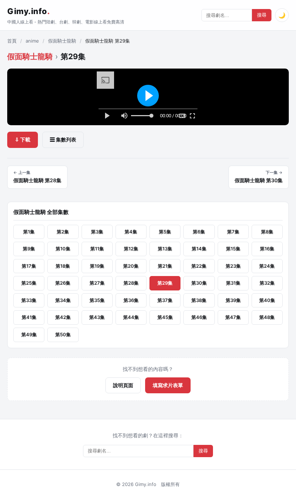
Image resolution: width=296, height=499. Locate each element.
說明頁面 (123, 385)
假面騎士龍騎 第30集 (259, 177)
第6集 (199, 232)
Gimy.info (28, 11)
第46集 (199, 317)
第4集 (131, 232)
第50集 (63, 334)
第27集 (97, 283)
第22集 (198, 266)
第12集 (131, 248)
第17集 (29, 266)
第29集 (165, 283)
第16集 (267, 248)
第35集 (97, 300)
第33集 (28, 300)
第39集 (233, 300)
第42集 (63, 317)
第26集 (62, 283)
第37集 (165, 300)
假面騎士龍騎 (62, 41)
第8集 (267, 232)
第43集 (97, 317)
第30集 (199, 283)
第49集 (29, 334)
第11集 (97, 248)
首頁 (12, 41)
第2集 (63, 232)
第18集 (63, 266)
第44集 (131, 317)
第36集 (131, 300)
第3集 (97, 232)
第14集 (199, 248)
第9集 (29, 248)
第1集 (29, 232)
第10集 (63, 248)
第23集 (233, 266)
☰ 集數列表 (63, 139)
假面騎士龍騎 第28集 (37, 177)
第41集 (29, 317)
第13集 (165, 248)
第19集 (97, 266)
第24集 (267, 266)
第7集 (233, 232)
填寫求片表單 (168, 385)
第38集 (198, 300)
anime (32, 41)
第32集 (267, 283)
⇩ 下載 (22, 139)
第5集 (165, 232)
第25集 (28, 283)
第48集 (267, 317)
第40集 (267, 300)
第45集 (165, 317)
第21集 (165, 266)
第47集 (233, 317)
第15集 (233, 248)
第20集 (131, 266)
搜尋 (261, 15)
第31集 (233, 283)
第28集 (131, 283)
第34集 (63, 300)
